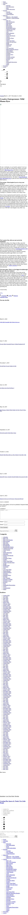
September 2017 (7, 746)
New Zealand (9, 13)
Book (7, 8)
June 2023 (5, 649)
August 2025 (6, 612)
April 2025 (5, 618)
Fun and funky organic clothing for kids (8, 366)
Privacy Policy (6, 812)
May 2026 (5, 599)
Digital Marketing (10, 33)
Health (7, 43)
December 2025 (7, 606)
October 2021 (6, 677)
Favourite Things (10, 38)
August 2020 (6, 697)
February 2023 (6, 654)
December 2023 (7, 640)
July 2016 (5, 766)
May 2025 (5, 616)
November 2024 (7, 625)
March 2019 (6, 721)
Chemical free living (10, 29)
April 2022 (5, 669)
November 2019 (7, 710)
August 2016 (6, 765)
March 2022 (6, 670)
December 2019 (7, 708)
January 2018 (6, 741)
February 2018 (6, 739)
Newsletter (5, 65)
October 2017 (6, 745)
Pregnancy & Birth (10, 57)
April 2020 (5, 702)
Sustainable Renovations (11, 62)
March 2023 (6, 653)
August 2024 (6, 629)
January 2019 (6, 724)
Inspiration (8, 45)
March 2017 (6, 755)
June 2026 (5, 598)
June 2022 (5, 666)
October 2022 (6, 660)
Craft (7, 32)
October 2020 (6, 694)
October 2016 (6, 762)
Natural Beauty (9, 50)
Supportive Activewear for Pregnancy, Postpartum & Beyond (11, 498)
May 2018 (5, 735)
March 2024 (6, 636)
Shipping (5, 814)
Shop (4, 4)
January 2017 (6, 758)
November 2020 (7, 693)
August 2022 (6, 663)
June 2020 (5, 700)
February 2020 (6, 705)
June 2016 (5, 767)
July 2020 (5, 698)
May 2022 (5, 667)
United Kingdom (10, 14)
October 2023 (6, 643)
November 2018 (7, 726)
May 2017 (5, 752)
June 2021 (5, 683)
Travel (7, 63)
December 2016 (7, 759)
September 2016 (7, 763)
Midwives (5, 15)
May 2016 (5, 769)
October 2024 (6, 626)
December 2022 (7, 657)
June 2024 (5, 632)
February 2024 (6, 638)
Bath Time (8, 24)
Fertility (8, 39)
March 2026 (6, 602)
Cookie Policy (6, 813)
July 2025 (5, 614)
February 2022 (6, 671)
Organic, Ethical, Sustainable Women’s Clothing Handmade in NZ (12, 344)
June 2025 (5, 615)
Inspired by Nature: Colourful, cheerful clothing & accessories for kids (13, 476)
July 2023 (5, 647)
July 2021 (5, 681)
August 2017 (6, 748)
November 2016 (7, 760)
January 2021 (6, 690)
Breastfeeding (9, 27)
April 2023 (5, 652)
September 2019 (7, 712)
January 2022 (6, 673)
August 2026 (6, 595)
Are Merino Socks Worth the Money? (7, 388)
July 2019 (5, 715)
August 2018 (6, 731)
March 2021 (6, 687)
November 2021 (7, 676)
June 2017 (5, 751)
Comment (3, 508)
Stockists (5, 10)
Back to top (3, 834)
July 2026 (5, 597)
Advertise (5, 3)
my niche (7, 206)
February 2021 (6, 688)
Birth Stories (9, 25)
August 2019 (6, 714)
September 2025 (7, 611)
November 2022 (7, 659)
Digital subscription (10, 9)
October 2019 (6, 711)
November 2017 (7, 743)
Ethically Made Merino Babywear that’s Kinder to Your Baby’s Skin (13, 454)
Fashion (8, 37)
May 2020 (5, 701)
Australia (8, 11)
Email (2, 524)
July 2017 (5, 749)
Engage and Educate (10, 35)
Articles (5, 19)
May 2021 (5, 684)
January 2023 (6, 656)
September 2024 (7, 628)
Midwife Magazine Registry (12, 49)
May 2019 (5, 718)
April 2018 (5, 736)
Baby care (8, 20)
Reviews (8, 59)
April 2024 (5, 635)
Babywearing (9, 23)
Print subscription (10, 6)
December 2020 (7, 691)
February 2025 (6, 621)
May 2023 (5, 650)
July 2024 (5, 630)
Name (2, 521)
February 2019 (6, 722)
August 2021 (6, 680)
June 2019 (5, 717)
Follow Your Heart (10, 40)
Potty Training (6, 578)
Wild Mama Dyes (9, 170)
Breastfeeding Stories (11, 28)
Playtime (8, 55)
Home (4, 1)
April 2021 (5, 686)
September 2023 (7, 645)
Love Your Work (10, 48)
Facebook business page (22, 248)
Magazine (8, 5)
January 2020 (6, 707)
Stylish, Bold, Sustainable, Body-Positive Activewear (10, 322)
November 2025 (7, 608)
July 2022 (5, 664)
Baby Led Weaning (10, 22)
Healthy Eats (9, 44)
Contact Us (6, 809)
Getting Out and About (11, 42)
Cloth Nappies (9, 30)
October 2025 (6, 609)
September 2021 (7, 678)
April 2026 (5, 601)
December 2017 (7, 742)
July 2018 (5, 732)
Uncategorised (6, 588)
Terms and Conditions (8, 810)
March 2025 (6, 619)
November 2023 (7, 642)
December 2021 (7, 674)
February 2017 (6, 756)
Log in (4, 67)
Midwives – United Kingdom (12, 18)
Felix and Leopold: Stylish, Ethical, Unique (8, 432)
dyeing (1, 197)
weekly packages (13, 265)
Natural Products (10, 52)
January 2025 (6, 622)
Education (8, 34)
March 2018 (6, 738)
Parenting (8, 53)
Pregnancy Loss (9, 58)
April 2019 (5, 719)
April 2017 (5, 753)
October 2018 (6, 728)
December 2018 (7, 725)
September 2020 (7, 695)
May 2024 (5, 633)
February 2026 (6, 604)
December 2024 (7, 623)
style (22, 275)
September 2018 (7, 729)
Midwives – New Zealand (12, 16)
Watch (7, 64)
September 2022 (7, 662)
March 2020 (6, 704)
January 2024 (6, 639)
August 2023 (6, 646)
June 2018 (5, 734)
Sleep (7, 60)
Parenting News (9, 54)
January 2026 (6, 605)
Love (7, 47)
